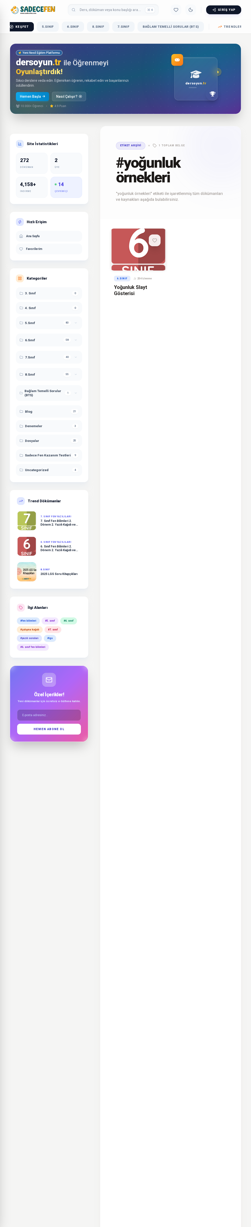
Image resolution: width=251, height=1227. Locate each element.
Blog (28, 411)
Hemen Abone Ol (49, 729)
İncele (136, 261)
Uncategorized (37, 470)
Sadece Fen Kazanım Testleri (48, 455)
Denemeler (33, 426)
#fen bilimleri (28, 620)
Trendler (233, 26)
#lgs (50, 638)
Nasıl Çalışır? (66, 96)
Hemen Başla (30, 96)
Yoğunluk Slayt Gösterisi (130, 290)
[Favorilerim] (176, 9)
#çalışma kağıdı (29, 629)
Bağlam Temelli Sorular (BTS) (171, 26)
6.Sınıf (73, 26)
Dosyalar (32, 441)
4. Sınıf (30, 308)
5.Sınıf (48, 26)
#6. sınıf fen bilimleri (32, 647)
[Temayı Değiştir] (190, 9)
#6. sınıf (69, 620)
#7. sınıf (53, 629)
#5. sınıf (50, 620)
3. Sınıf (30, 293)
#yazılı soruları (29, 638)
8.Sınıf (98, 26)
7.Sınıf (123, 26)
